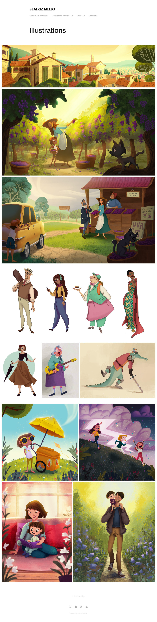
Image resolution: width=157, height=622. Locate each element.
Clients (81, 15)
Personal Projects (62, 15)
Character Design (38, 15)
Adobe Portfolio (83, 613)
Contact (93, 15)
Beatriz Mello (42, 9)
